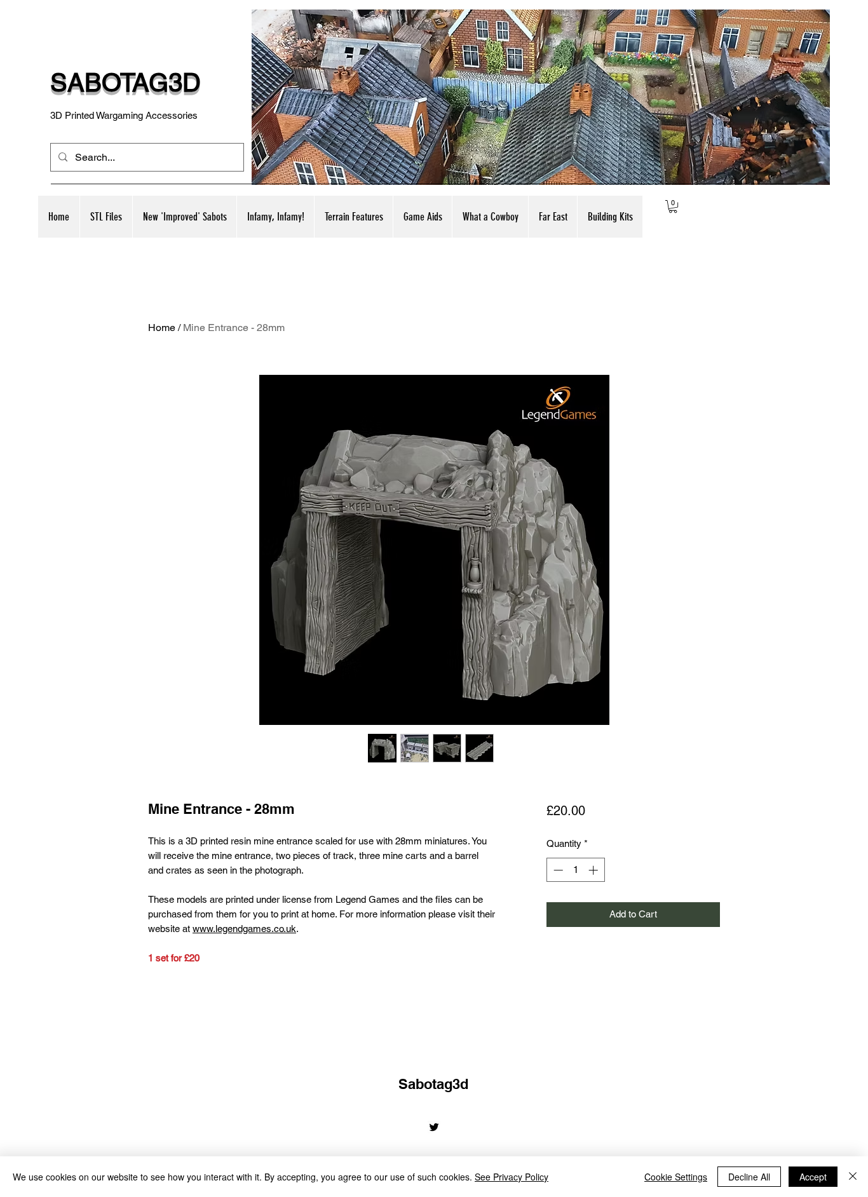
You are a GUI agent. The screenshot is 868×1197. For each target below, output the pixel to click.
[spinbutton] (575, 870)
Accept (813, 1176)
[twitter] (434, 1127)
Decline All (749, 1176)
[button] (184, 217)
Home (161, 327)
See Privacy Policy (511, 1176)
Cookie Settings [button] (675, 1176)
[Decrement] (557, 870)
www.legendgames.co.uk (244, 928)
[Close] (852, 1177)
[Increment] (594, 870)
